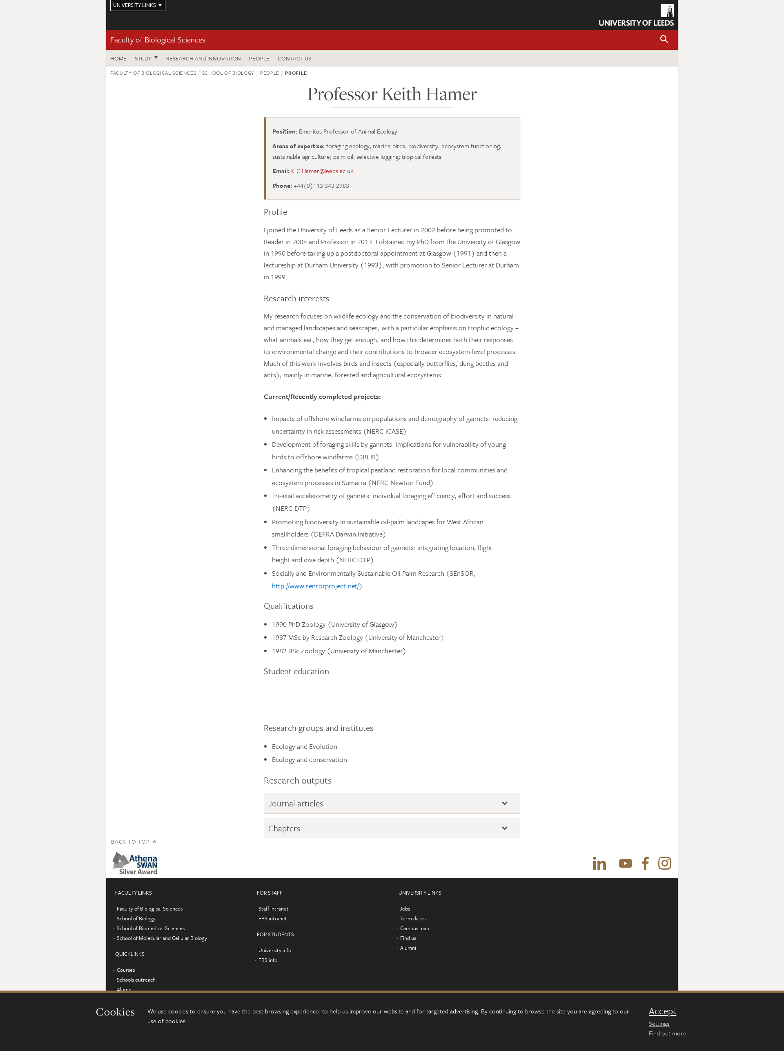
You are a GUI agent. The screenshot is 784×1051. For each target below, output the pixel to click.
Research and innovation (203, 58)
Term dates (412, 918)
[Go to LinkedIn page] (599, 863)
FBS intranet (272, 918)
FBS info (267, 960)
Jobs (405, 908)
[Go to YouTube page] (625, 863)
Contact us (294, 58)
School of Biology (228, 72)
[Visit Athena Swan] (136, 863)
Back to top (130, 841)
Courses (126, 970)
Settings (659, 1023)
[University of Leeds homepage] (636, 15)
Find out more (667, 1033)
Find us (408, 938)
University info (274, 950)
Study (143, 58)
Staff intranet (273, 908)
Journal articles (295, 803)
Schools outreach (136, 979)
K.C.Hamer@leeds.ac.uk (322, 170)
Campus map (414, 928)
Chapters (284, 828)
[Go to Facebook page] (645, 863)
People (259, 58)
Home (118, 58)
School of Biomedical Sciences (151, 928)
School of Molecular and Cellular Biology (162, 938)
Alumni (125, 989)
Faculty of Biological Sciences (157, 39)
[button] (664, 39)
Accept (662, 1011)
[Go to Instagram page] (664, 863)
